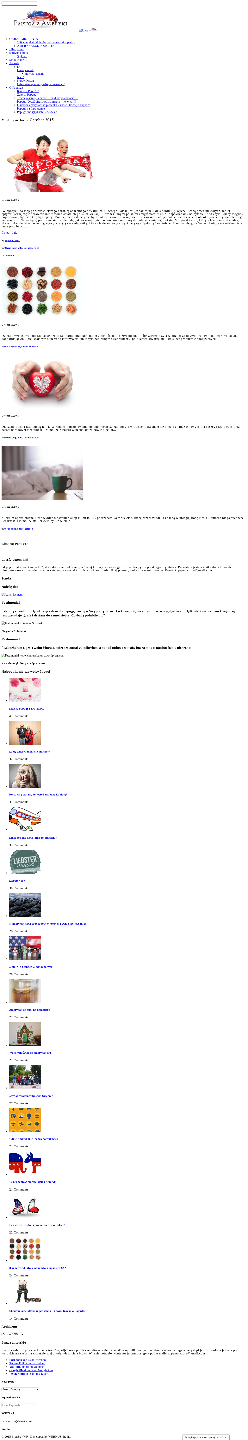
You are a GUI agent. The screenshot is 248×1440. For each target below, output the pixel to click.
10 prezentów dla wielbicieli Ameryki (32, 1182)
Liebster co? (17, 880)
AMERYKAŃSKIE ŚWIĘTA (36, 45)
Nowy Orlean (25, 80)
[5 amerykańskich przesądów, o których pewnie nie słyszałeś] (25, 915)
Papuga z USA (12, 240)
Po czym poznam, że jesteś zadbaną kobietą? (38, 794)
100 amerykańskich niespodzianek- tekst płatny (46, 42)
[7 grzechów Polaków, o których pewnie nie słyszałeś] (50, 191)
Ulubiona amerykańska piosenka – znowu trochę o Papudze (53, 105)
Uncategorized (31, 248)
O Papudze (16, 87)
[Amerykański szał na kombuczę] (25, 1002)
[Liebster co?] (25, 872)
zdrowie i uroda (18, 52)
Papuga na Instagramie (31, 108)
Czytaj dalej (10, 232)
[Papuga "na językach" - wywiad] (42, 499)
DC (19, 66)
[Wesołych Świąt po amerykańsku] (25, 1045)
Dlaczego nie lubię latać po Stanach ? (33, 837)
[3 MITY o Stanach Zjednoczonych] (25, 958)
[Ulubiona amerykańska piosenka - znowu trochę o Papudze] (25, 1303)
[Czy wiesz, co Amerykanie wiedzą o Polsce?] (25, 1217)
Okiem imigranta (13, 248)
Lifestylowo (16, 49)
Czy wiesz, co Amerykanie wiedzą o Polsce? (37, 1225)
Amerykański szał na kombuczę (29, 1009)
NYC (20, 77)
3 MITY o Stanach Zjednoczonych (31, 967)
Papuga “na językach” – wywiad (37, 112)
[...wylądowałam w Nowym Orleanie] (25, 1087)
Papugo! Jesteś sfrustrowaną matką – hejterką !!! (46, 101)
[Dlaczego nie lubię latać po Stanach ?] (25, 829)
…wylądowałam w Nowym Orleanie (31, 1096)
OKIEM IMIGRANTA (23, 38)
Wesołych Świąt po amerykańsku (30, 1052)
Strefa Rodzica (18, 59)
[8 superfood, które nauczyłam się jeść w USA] (42, 316)
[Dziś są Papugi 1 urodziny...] (25, 700)
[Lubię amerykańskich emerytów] (25, 743)
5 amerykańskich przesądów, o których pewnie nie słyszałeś (47, 923)
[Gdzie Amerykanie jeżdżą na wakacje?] (25, 1131)
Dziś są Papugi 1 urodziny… (27, 708)
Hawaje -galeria (34, 73)
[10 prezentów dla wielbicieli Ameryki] (25, 1174)
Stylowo (22, 56)
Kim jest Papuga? (28, 91)
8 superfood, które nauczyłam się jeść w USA (37, 1268)
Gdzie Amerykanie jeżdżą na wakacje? (41, 84)
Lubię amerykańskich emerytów (29, 751)
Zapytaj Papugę (26, 94)
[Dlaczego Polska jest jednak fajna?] (42, 407)
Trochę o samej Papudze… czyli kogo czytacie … (47, 98)
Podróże (14, 63)
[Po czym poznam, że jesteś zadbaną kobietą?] (25, 786)
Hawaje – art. (25, 70)
